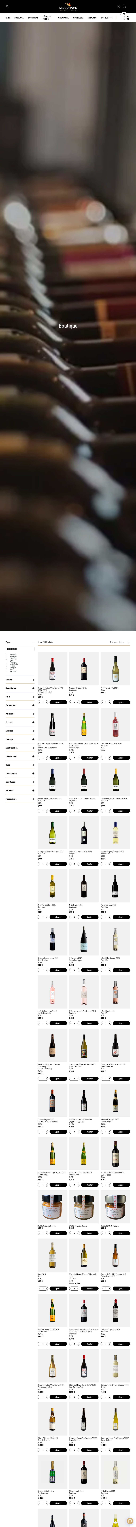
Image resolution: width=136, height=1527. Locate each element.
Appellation (11, 688)
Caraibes (13, 658)
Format (9, 722)
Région (9, 679)
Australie (13, 655)
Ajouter (58, 702)
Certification (12, 747)
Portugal (13, 671)
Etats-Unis (14, 664)
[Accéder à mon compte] (119, 6)
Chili (11, 660)
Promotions (11, 798)
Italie (12, 669)
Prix (8, 696)
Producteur (11, 705)
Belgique (13, 656)
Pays (8, 642)
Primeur (9, 790)
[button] (124, 14)
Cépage (9, 739)
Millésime (10, 713)
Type (8, 764)
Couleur (9, 730)
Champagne (11, 773)
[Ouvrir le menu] (110, 18)
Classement (11, 756)
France (12, 666)
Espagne (13, 662)
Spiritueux (10, 781)
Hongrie (13, 668)
